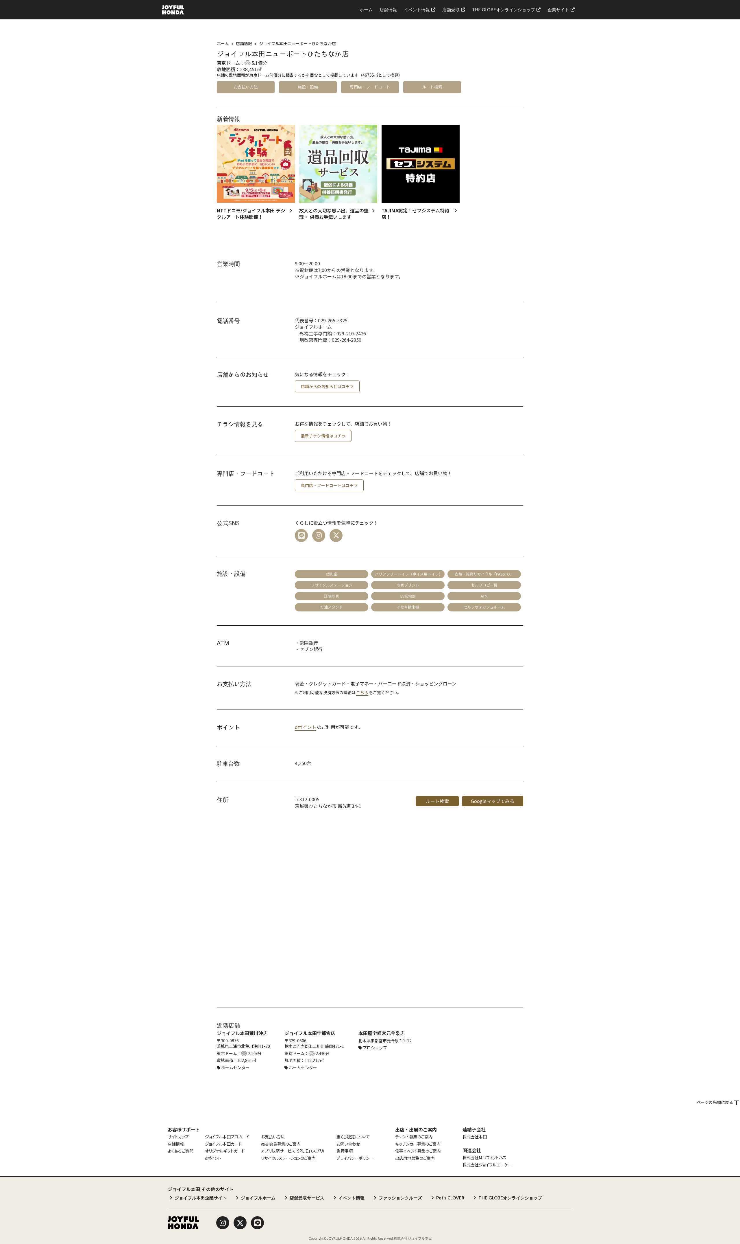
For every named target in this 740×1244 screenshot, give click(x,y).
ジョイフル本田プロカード (227, 1137)
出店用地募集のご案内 (415, 1158)
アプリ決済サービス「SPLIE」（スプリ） (293, 1151)
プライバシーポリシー (354, 1158)
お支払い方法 (273, 1137)
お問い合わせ (348, 1144)
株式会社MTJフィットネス (484, 1157)
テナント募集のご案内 (414, 1137)
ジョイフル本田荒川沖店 (242, 1033)
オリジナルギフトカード (225, 1151)
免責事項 (344, 1151)
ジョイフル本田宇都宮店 (309, 1033)
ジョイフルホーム (258, 1197)
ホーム (223, 43)
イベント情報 (351, 1197)
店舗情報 (176, 1144)
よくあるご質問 (180, 1151)
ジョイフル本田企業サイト (201, 1197)
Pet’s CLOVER (450, 1197)
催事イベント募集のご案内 (418, 1151)
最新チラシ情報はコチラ (323, 436)
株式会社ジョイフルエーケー (487, 1165)
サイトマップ (178, 1137)
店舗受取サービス (307, 1197)
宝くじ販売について (353, 1137)
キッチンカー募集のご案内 (418, 1144)
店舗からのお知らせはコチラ (327, 386)
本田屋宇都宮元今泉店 (381, 1033)
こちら (362, 692)
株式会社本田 (474, 1137)
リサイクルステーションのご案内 (288, 1158)
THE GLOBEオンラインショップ (510, 1197)
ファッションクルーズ (400, 1197)
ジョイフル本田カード (223, 1144)
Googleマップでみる (492, 801)
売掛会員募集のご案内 (281, 1144)
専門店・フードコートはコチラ (329, 485)
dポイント (305, 727)
